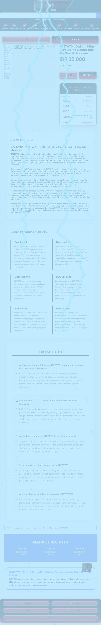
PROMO (28, 604)
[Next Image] (54, 66)
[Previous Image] (16, 66)
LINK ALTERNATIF (76, 611)
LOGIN (26, 39)
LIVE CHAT (52, 618)
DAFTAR (75, 39)
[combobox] (48, 15)
